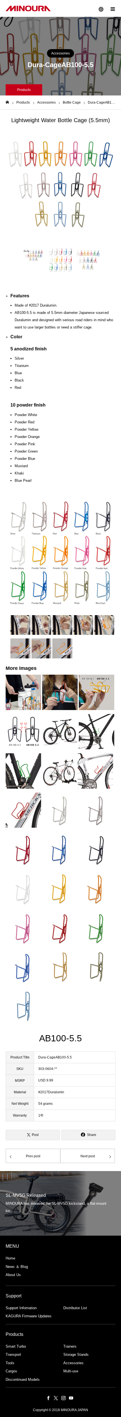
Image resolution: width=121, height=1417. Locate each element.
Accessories (60, 53)
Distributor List (75, 1308)
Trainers (70, 1346)
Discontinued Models (23, 1379)
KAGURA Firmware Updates (28, 1316)
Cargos (11, 1371)
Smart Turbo (16, 1346)
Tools (10, 1363)
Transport (13, 1354)
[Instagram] (63, 1398)
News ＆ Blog (17, 1267)
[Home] (7, 102)
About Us (13, 1275)
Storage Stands (76, 1354)
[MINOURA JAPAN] (28, 8)
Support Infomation (21, 1308)
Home (10, 1258)
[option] (60, 184)
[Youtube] (71, 1398)
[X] (56, 1398)
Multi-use (70, 1371)
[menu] (112, 8)
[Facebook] (48, 1398)
